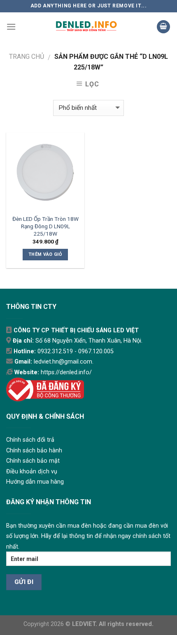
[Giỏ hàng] (163, 27)
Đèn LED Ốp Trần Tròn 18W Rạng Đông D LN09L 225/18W (45, 226)
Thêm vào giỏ (45, 254)
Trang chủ (26, 56)
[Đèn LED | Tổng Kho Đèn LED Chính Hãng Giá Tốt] (86, 26)
